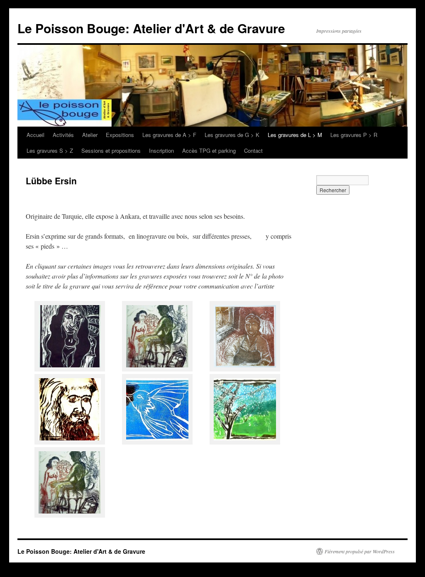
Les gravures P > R (353, 135)
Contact (253, 150)
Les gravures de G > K (232, 135)
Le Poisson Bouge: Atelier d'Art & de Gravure (151, 28)
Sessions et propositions (111, 150)
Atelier (90, 135)
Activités (63, 135)
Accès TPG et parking (209, 150)
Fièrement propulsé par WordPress (360, 551)
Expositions (120, 135)
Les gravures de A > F (169, 135)
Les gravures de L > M (295, 135)
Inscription (161, 150)
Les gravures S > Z (50, 150)
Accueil (35, 135)
